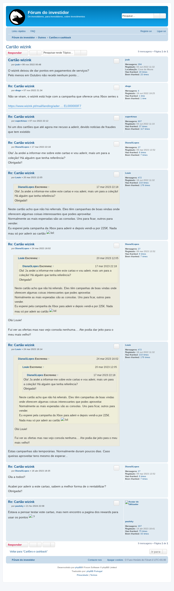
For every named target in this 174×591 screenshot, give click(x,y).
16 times (143, 72)
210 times (144, 183)
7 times (143, 155)
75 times (143, 531)
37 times (143, 126)
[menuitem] (31, 31)
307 (140, 526)
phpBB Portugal (94, 571)
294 (140, 64)
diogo (128, 86)
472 (140, 177)
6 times (142, 152)
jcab (127, 59)
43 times (144, 534)
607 (140, 121)
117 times (145, 129)
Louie (128, 173)
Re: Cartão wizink (21, 86)
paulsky (129, 521)
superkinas (131, 116)
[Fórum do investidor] (17, 16)
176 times (145, 185)
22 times (144, 74)
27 (139, 147)
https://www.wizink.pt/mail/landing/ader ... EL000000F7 (44, 106)
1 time (142, 96)
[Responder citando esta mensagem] (116, 61)
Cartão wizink (18, 46)
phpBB (78, 567)
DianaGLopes (132, 143)
